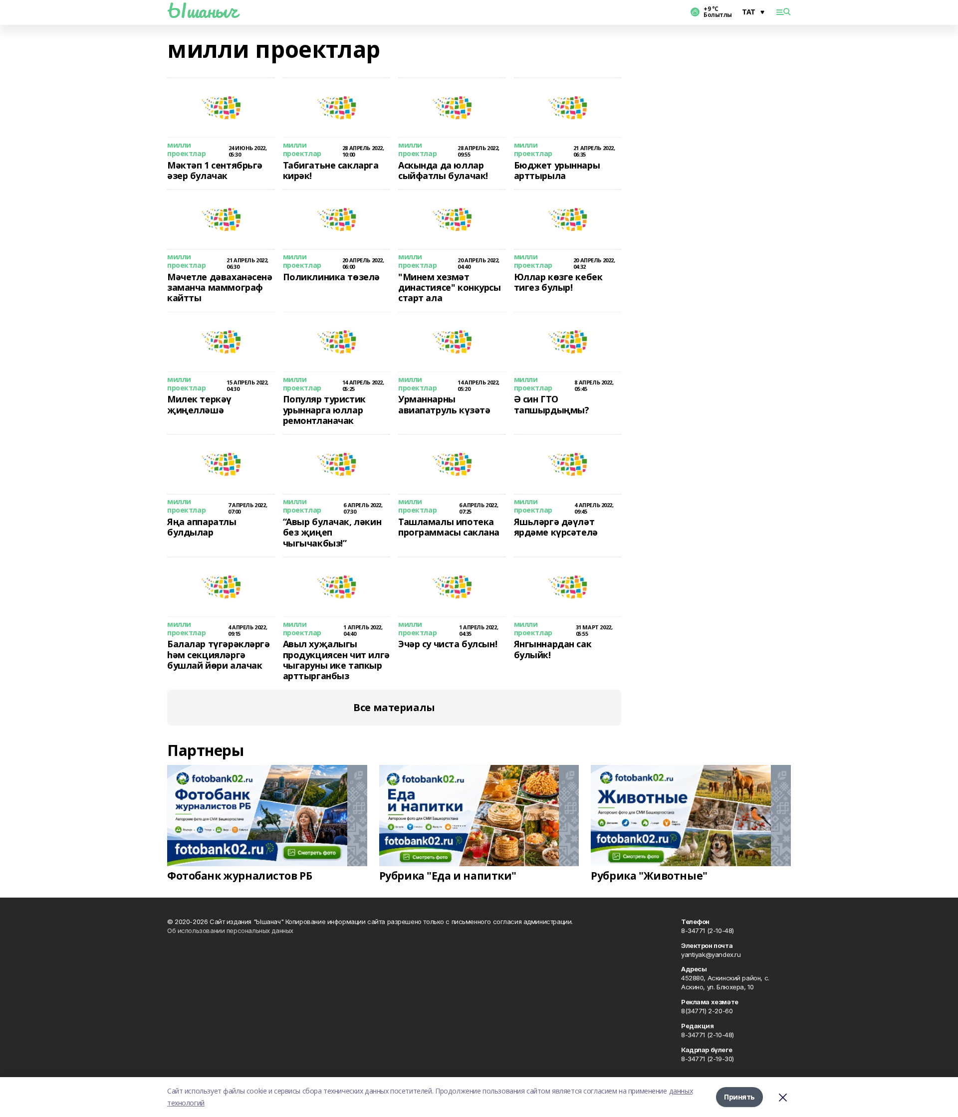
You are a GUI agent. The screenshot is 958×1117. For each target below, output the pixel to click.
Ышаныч (202, 10)
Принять (739, 1097)
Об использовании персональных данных (230, 930)
